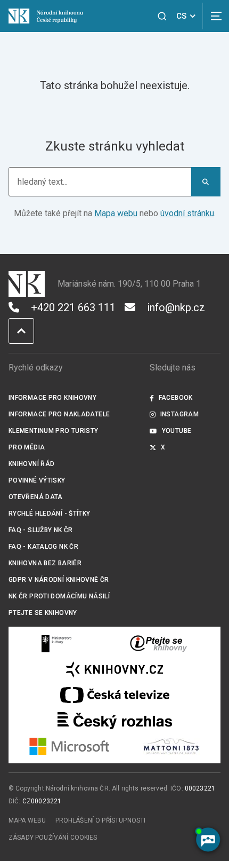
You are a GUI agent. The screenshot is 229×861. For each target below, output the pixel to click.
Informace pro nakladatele (59, 414)
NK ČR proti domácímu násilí (59, 596)
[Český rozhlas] (115, 720)
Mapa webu (115, 213)
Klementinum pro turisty (54, 431)
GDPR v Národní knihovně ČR (59, 579)
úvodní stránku (187, 213)
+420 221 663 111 (73, 307)
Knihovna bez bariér (45, 563)
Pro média (27, 447)
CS (181, 16)
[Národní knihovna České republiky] (46, 16)
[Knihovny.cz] (114, 669)
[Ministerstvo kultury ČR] (57, 643)
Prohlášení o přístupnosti (100, 820)
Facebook (176, 397)
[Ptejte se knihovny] (158, 643)
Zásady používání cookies (53, 837)
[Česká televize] (114, 695)
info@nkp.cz (176, 307)
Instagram (179, 414)
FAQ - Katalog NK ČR (43, 546)
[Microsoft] (69, 746)
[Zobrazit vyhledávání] (162, 16)
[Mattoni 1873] (171, 746)
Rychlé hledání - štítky (50, 513)
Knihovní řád (32, 464)
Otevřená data (36, 497)
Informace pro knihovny (52, 397)
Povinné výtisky (37, 480)
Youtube (177, 431)
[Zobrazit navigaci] (215, 16)
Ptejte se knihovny (43, 613)
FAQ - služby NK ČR (41, 530)
